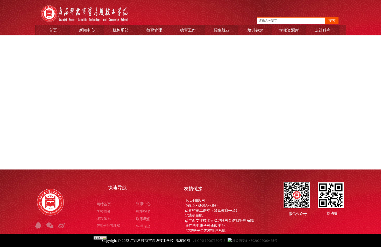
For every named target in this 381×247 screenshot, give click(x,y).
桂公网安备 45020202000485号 (255, 241)
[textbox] (291, 20)
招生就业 (221, 30)
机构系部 (120, 30)
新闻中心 (87, 30)
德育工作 (188, 30)
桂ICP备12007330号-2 (209, 241)
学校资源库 (289, 30)
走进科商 (322, 30)
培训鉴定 (255, 30)
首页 (53, 30)
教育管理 (154, 30)
